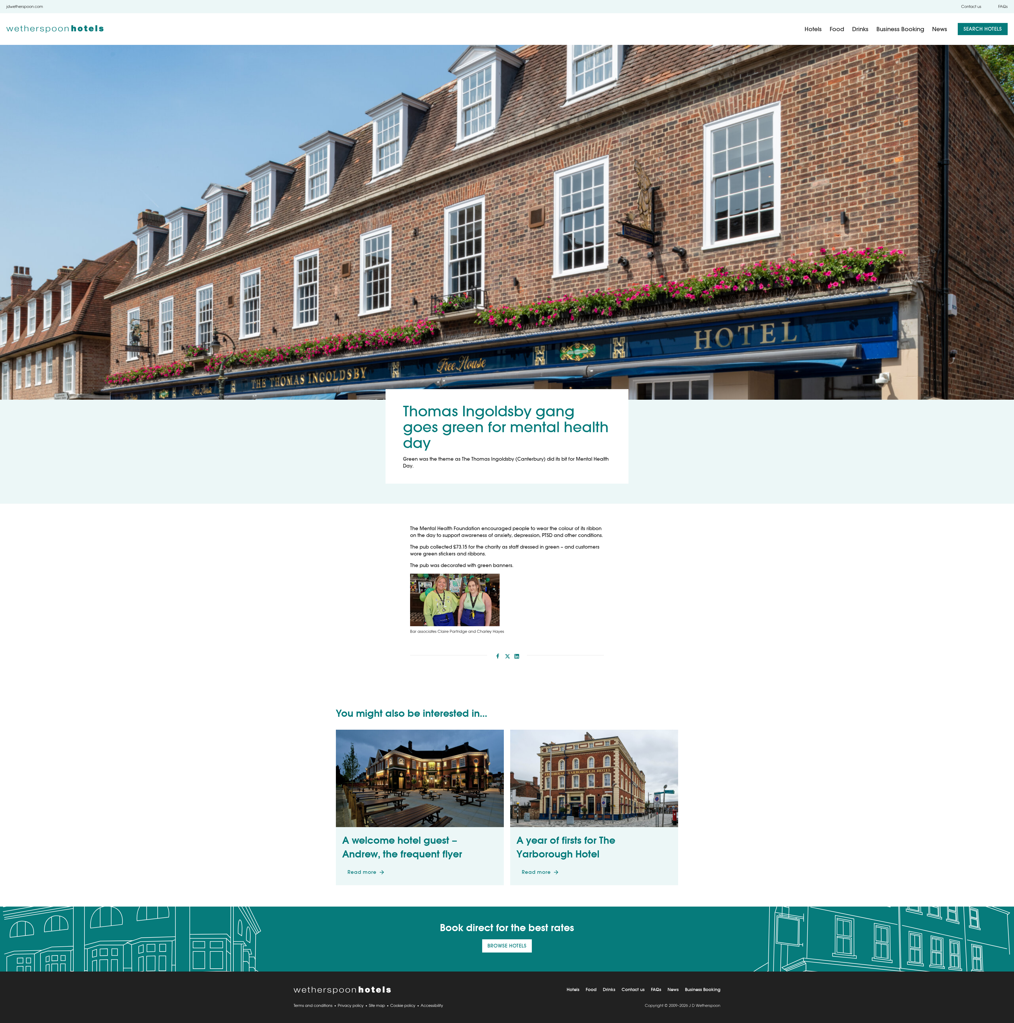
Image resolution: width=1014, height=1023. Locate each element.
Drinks (860, 29)
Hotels (813, 29)
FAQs (1003, 6)
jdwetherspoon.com (24, 6)
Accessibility (432, 1005)
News (939, 29)
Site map (377, 1005)
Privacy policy (351, 1005)
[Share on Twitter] (507, 655)
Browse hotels (507, 946)
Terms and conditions (313, 1005)
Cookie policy (402, 1005)
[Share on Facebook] (498, 655)
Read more (369, 874)
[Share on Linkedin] (516, 655)
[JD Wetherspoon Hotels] (55, 29)
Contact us (971, 6)
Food (837, 29)
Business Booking (900, 29)
